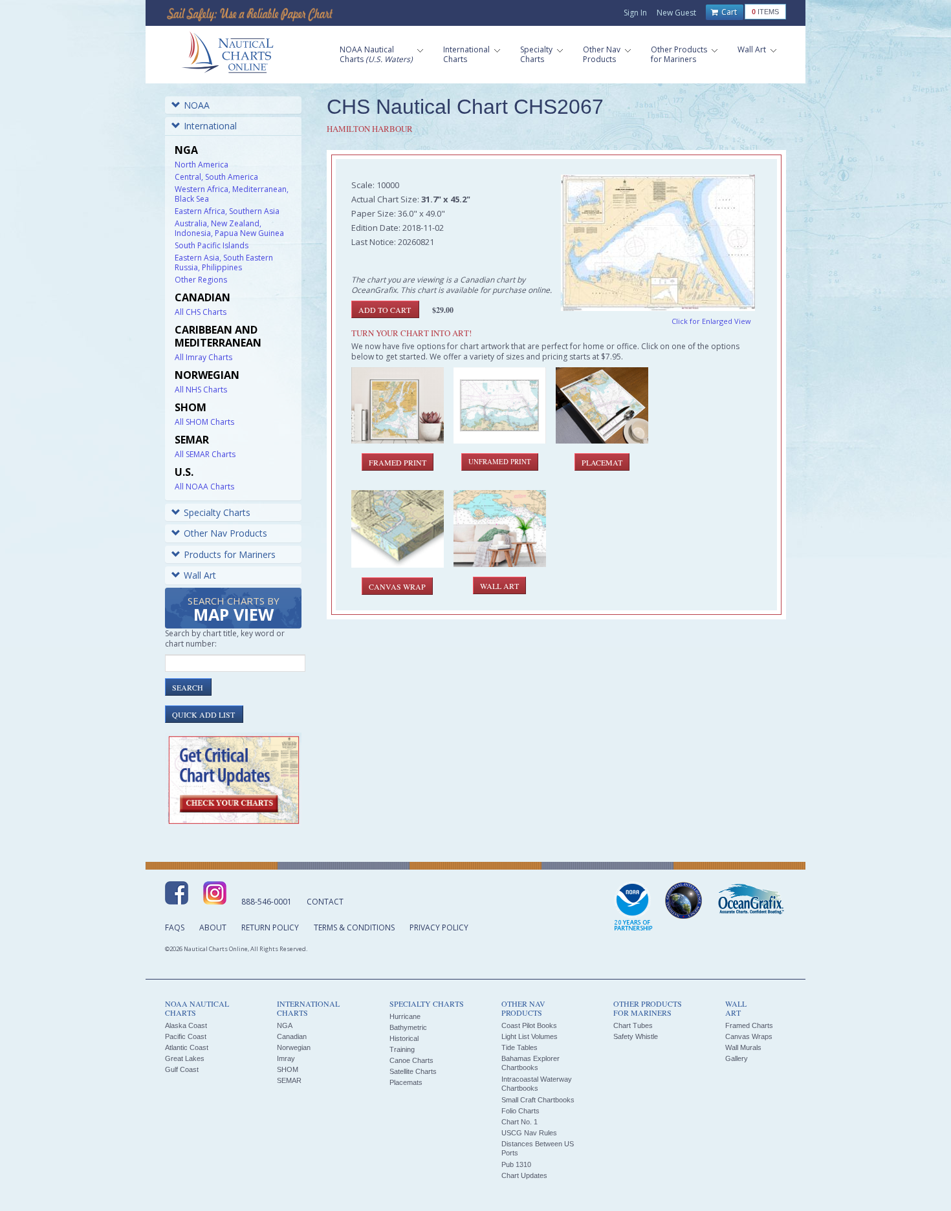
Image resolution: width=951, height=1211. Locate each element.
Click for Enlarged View (711, 321)
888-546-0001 (266, 901)
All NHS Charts (201, 389)
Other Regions (201, 279)
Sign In (635, 12)
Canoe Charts (411, 1060)
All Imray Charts (203, 357)
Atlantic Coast (186, 1047)
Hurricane (405, 1016)
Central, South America (216, 176)
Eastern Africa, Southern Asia (227, 211)
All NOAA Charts (204, 486)
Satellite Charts (413, 1071)
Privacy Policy (439, 927)
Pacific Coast (185, 1036)
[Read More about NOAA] (633, 907)
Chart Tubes (633, 1025)
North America (201, 164)
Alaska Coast (186, 1025)
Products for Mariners (230, 554)
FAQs (174, 927)
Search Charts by (233, 610)
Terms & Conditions (354, 927)
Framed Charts (749, 1025)
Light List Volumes (529, 1036)
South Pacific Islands (211, 245)
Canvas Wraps (748, 1036)
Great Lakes (184, 1058)
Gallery (736, 1058)
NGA (284, 1025)
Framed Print (397, 462)
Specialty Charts (217, 512)
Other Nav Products (225, 533)
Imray (286, 1058)
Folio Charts (520, 1111)
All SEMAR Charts (205, 454)
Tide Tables (519, 1047)
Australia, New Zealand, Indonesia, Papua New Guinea (229, 228)
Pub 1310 (516, 1164)
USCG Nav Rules (529, 1133)
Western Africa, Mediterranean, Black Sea (232, 194)
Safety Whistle (635, 1036)
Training (402, 1049)
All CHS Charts (200, 311)
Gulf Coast (182, 1069)
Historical (404, 1038)
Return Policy (270, 927)
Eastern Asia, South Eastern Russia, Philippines (224, 262)
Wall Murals (743, 1047)
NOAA (197, 105)
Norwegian (294, 1047)
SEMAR (289, 1080)
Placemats (405, 1082)
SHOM (287, 1069)
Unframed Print (499, 461)
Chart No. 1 (519, 1122)
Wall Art (200, 575)
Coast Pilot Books (529, 1025)
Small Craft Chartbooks (537, 1100)
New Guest (676, 12)
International (210, 126)
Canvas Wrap (397, 586)
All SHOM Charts (204, 421)
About (212, 927)
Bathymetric (408, 1027)
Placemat (602, 462)
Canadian (292, 1036)
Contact (325, 901)
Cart (728, 11)
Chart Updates (524, 1175)
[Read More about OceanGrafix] (750, 900)
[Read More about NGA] (683, 900)
